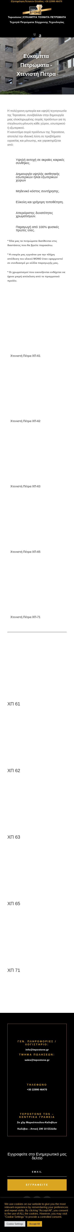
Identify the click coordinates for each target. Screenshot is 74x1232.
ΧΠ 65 (13, 903)
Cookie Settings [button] (15, 1224)
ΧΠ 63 (13, 837)
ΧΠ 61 (13, 703)
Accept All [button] (34, 1224)
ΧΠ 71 (13, 970)
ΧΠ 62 (13, 770)
